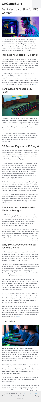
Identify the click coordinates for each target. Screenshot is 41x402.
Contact (26, 394)
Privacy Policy (34, 394)
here (34, 84)
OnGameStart (12, 4)
